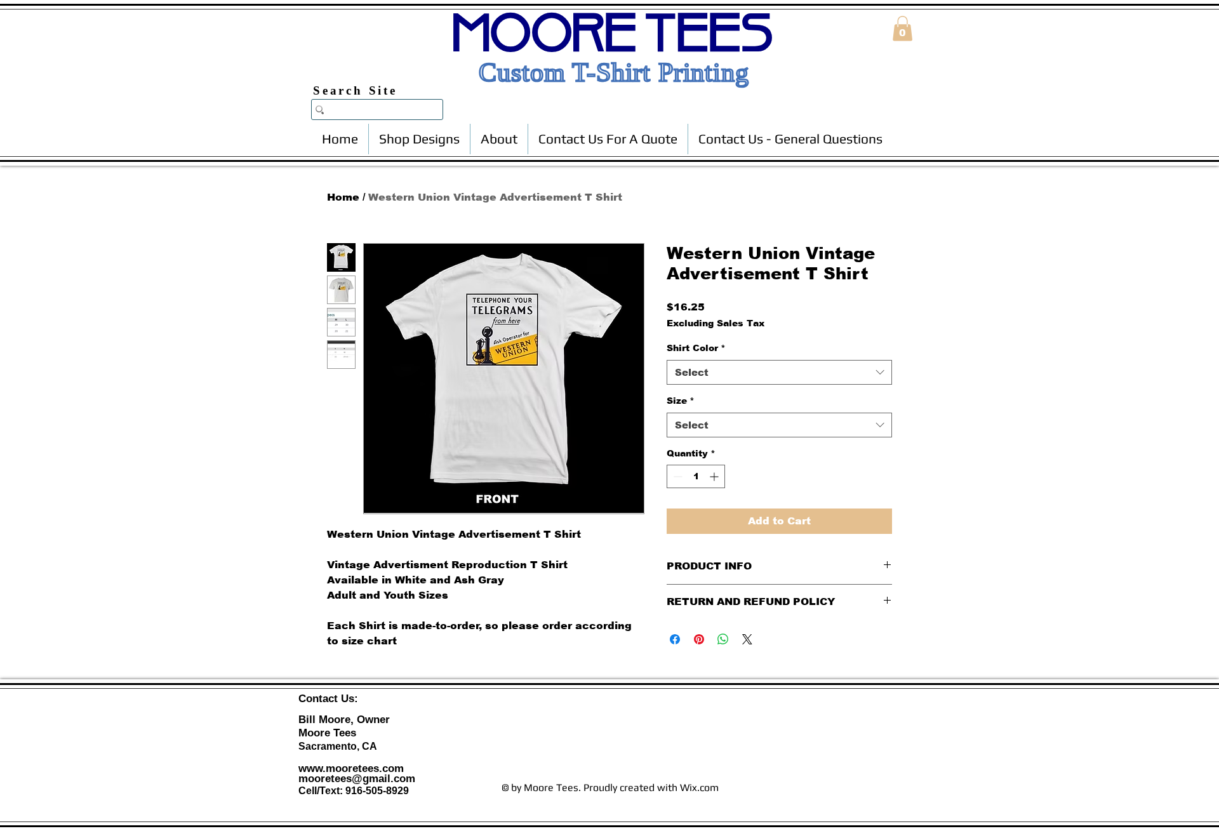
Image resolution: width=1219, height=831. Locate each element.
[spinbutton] (695, 476)
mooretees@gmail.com (356, 779)
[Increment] (715, 476)
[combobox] (779, 372)
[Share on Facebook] (675, 639)
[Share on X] (747, 639)
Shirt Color (696, 348)
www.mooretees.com (351, 768)
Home (343, 197)
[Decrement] (676, 476)
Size (681, 401)
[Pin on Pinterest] (699, 639)
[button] (902, 28)
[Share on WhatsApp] (723, 639)
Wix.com (699, 787)
